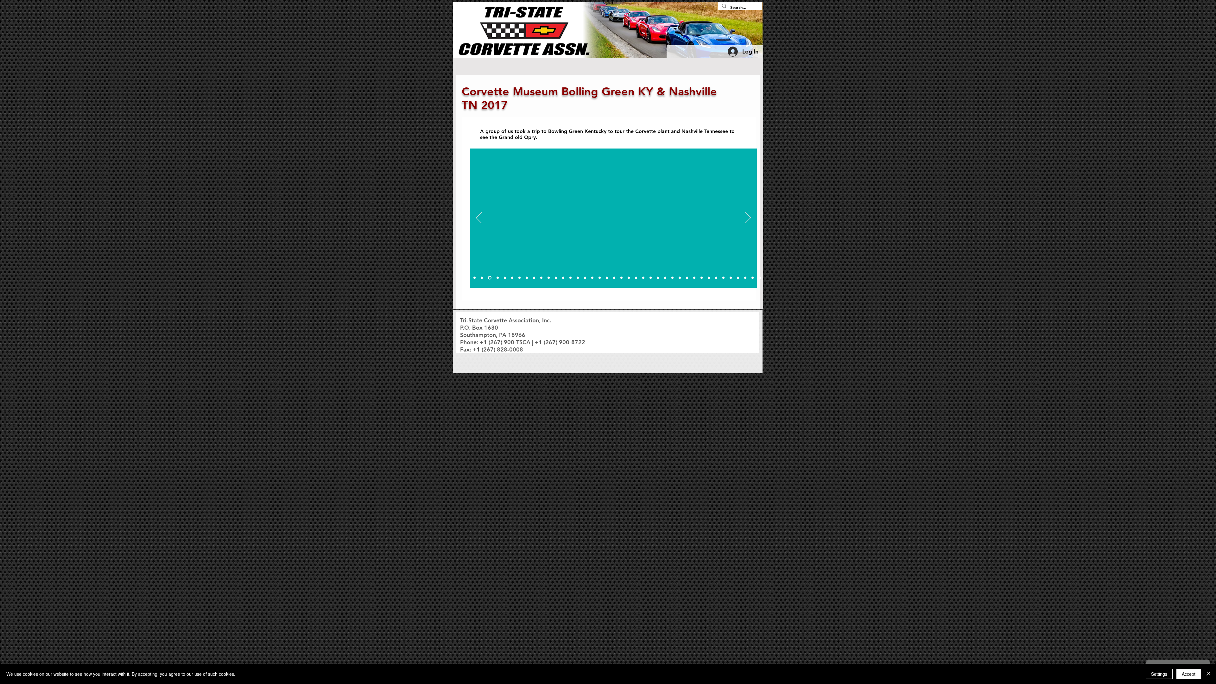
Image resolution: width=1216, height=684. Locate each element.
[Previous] (479, 218)
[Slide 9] (527, 278)
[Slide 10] (534, 278)
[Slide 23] (629, 278)
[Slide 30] (680, 278)
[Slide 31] (687, 278)
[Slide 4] (489, 278)
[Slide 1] (467, 278)
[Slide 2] (474, 278)
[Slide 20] (607, 278)
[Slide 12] (549, 278)
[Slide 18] (592, 278)
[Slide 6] (505, 278)
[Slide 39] (745, 278)
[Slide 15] (570, 278)
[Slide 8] (519, 278)
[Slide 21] (614, 278)
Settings (1159, 674)
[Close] (1208, 674)
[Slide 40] (752, 278)
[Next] (748, 218)
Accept (1188, 674)
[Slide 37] (731, 278)
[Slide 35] (716, 278)
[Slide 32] (694, 278)
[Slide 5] (498, 278)
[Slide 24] (636, 278)
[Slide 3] (482, 278)
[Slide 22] (621, 278)
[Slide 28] (665, 278)
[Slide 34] (709, 278)
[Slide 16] (578, 278)
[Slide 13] (556, 278)
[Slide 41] (760, 278)
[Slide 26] (650, 278)
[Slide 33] (701, 278)
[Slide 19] (599, 278)
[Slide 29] (672, 278)
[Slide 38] (738, 278)
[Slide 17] (585, 278)
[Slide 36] (723, 278)
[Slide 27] (658, 278)
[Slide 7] (512, 278)
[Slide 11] (541, 278)
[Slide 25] (643, 278)
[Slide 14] (563, 278)
